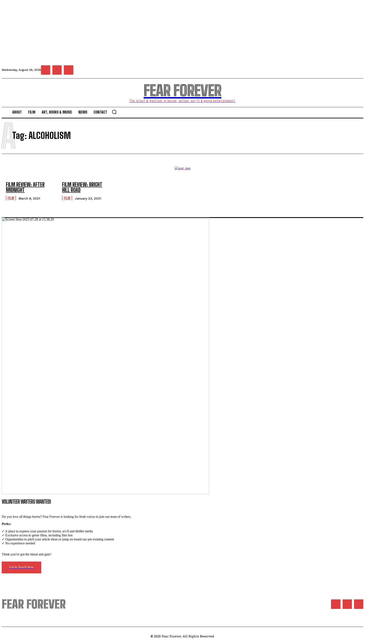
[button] (114, 112)
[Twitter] (68, 70)
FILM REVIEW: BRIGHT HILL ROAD (82, 187)
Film (11, 198)
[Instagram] (57, 70)
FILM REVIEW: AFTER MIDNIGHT (25, 187)
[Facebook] (45, 70)
